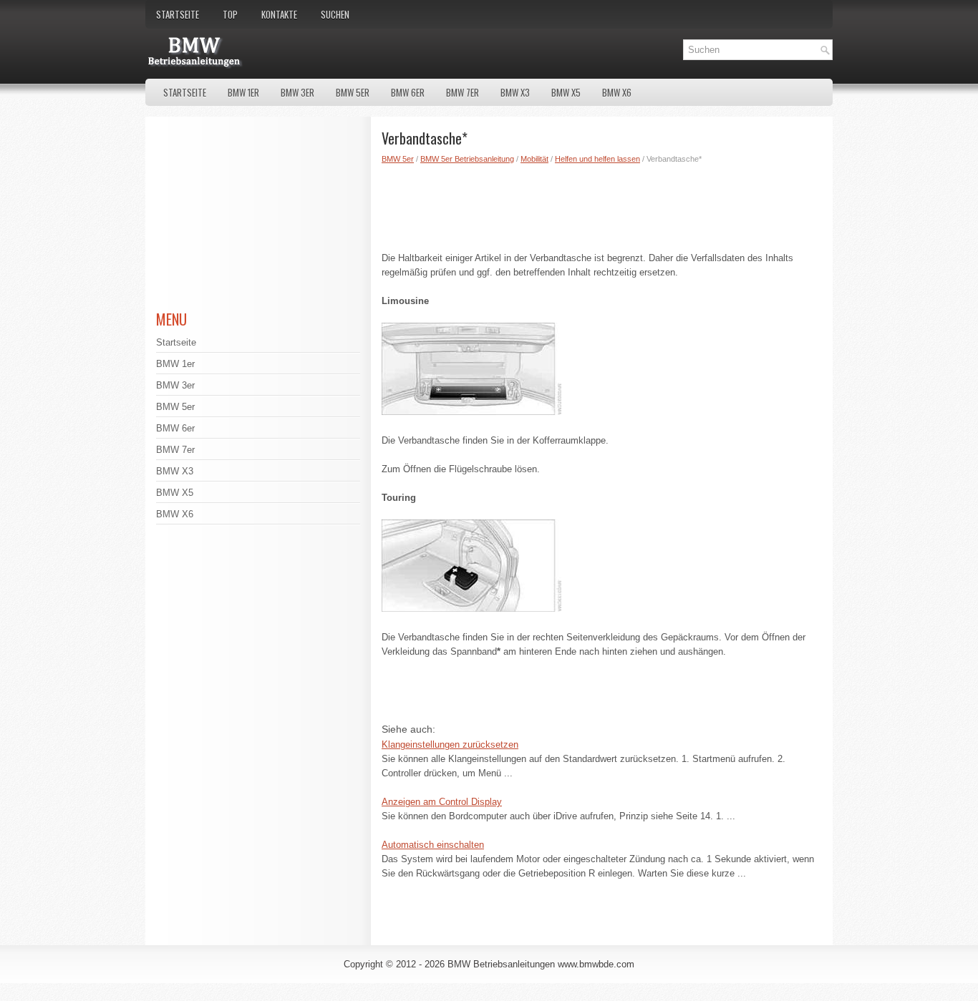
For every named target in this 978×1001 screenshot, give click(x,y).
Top (230, 14)
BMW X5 (566, 92)
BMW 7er (462, 92)
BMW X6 (616, 92)
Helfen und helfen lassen (597, 159)
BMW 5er (352, 92)
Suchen (335, 14)
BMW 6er (408, 92)
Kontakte (279, 14)
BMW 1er (243, 92)
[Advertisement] (602, 204)
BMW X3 (515, 92)
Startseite (177, 14)
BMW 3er (297, 92)
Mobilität (534, 159)
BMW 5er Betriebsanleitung (467, 159)
